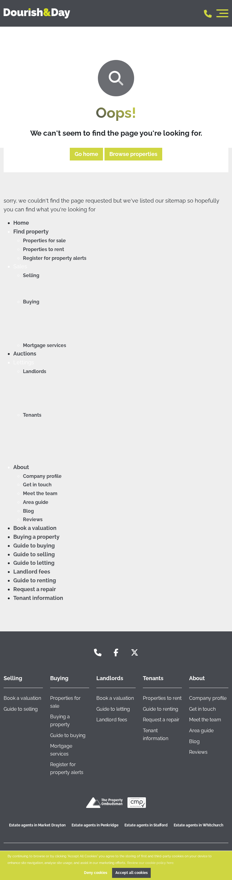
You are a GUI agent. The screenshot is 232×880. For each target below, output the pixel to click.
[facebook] (116, 653)
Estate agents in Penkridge (95, 825)
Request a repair (34, 589)
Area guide (35, 502)
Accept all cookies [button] (131, 873)
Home (21, 223)
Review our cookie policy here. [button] (150, 863)
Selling (31, 275)
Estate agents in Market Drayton (37, 825)
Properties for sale (44, 240)
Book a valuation (34, 528)
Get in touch (37, 485)
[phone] (98, 653)
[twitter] (134, 653)
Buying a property (36, 537)
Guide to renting (34, 580)
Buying (31, 302)
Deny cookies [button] (95, 873)
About (21, 467)
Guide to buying (34, 545)
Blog (28, 511)
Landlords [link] (109, 678)
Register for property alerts (54, 258)
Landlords (34, 371)
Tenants (32, 415)
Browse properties (133, 154)
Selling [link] (13, 678)
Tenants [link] (153, 678)
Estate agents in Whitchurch (198, 825)
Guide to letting (33, 563)
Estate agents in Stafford (146, 825)
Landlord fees (31, 571)
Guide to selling (34, 554)
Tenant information (38, 598)
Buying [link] (59, 678)
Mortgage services (44, 345)
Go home (86, 154)
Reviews (33, 519)
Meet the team (40, 493)
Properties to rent (43, 249)
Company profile (42, 476)
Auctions (24, 353)
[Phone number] (208, 13)
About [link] (197, 678)
